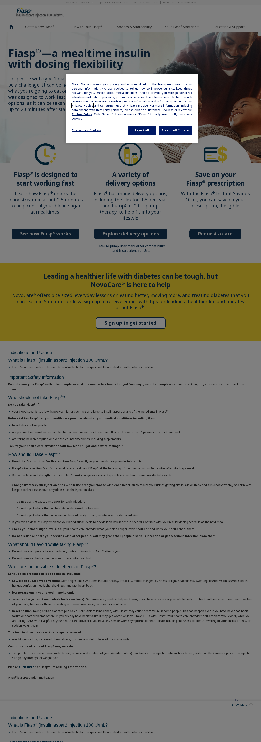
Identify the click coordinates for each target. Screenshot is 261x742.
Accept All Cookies (175, 130)
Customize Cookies (86, 130)
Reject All (142, 130)
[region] (132, 108)
